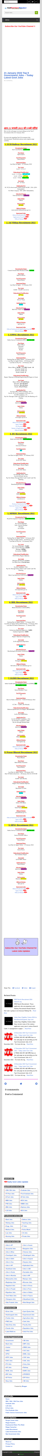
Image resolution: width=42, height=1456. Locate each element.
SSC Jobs (26, 1350)
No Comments (8, 80)
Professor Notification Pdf (19, 504)
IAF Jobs (8, 1367)
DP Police (26, 1377)
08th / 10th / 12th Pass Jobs (14, 1401)
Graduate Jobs (10, 1403)
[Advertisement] (21, 49)
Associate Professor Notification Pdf (19, 506)
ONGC (8, 1350)
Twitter (25, 988)
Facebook (17, 988)
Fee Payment (19, 426)
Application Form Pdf (19, 217)
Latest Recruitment (11, 1429)
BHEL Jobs (26, 1354)
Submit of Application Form (19, 428)
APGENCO (26, 1374)
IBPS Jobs (26, 1344)
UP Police (9, 1377)
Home (7, 1399)
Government (10, 1340)
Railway (25, 1367)
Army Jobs (26, 1364)
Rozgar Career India (12, 1420)
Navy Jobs (9, 1381)
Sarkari (8, 1347)
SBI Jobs (26, 1340)
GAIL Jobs (26, 1360)
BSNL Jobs (9, 1371)
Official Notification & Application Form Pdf (19, 329)
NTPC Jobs (9, 1357)
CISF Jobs (26, 1357)
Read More (28, 1028)
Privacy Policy (10, 1444)
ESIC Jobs (9, 1360)
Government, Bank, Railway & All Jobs (23, 1452)
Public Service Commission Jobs (16, 1412)
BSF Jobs (9, 1374)
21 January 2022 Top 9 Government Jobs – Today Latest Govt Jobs (18, 75)
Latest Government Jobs (13, 1431)
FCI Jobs (8, 1364)
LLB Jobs (9, 1406)
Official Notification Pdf (19, 215)
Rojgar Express (10, 1422)
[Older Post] (36, 1083)
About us (8, 1441)
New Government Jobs (13, 1434)
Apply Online (19, 424)
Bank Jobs (9, 1344)
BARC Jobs (26, 1371)
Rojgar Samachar (11, 1427)
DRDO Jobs (26, 1347)
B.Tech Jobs (9, 1408)
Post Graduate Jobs (12, 1410)
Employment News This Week (15, 1425)
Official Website (19, 219)
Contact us (9, 1446)
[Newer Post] (5, 1083)
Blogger (24, 1386)
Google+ (33, 988)
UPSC (7, 1354)
